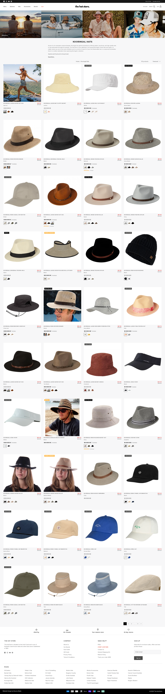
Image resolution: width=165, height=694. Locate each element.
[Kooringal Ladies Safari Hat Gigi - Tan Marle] (62, 361)
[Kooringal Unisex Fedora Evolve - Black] (102, 250)
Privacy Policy (68, 654)
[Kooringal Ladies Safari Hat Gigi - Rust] (62, 194)
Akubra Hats (69, 670)
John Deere (69, 678)
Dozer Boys (49, 675)
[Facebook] (4, 1)
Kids (19, 6)
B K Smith (48, 673)
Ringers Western (132, 680)
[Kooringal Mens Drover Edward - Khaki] (22, 139)
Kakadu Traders (91, 678)
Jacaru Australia (50, 678)
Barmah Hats (7, 673)
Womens (12, 6)
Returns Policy (102, 654)
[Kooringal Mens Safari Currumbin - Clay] (102, 473)
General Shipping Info (104, 652)
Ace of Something (51, 670)
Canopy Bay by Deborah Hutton (13, 675)
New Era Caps (50, 680)
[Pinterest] (11, 1)
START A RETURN (103, 647)
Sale (42, 6)
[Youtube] (9, 1)
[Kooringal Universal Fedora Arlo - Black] (62, 139)
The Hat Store (158, 691)
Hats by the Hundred (10, 678)
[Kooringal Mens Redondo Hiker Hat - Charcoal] (22, 306)
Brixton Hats (90, 673)
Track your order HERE (104, 657)
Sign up (138, 658)
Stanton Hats (28, 683)
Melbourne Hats (29, 680)
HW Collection (29, 678)
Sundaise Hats (70, 683)
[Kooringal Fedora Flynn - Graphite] (143, 417)
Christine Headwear (30, 675)
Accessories (27, 6)
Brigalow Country (71, 673)
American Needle (112, 670)
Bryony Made (17, 691)
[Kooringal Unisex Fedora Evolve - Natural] (102, 139)
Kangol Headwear (112, 678)
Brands (36, 6)
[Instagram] (6, 1)
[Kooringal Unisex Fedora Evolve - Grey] (143, 194)
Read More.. (51, 57)
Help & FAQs (148, 1)
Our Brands (67, 647)
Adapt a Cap (28, 670)
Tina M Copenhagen (92, 683)
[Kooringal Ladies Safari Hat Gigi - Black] (22, 361)
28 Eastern (7, 670)
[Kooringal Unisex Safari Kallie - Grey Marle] (143, 139)
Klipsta (130, 678)
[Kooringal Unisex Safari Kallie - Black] (22, 473)
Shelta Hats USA (8, 683)
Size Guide (67, 649)
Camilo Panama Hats (113, 673)
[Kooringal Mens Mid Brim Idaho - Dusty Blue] (102, 584)
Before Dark (28, 673)
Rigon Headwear (112, 680)
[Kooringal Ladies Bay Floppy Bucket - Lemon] (62, 83)
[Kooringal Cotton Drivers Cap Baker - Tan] (143, 584)
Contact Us (101, 649)
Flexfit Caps (90, 675)
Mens (4, 6)
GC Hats (109, 675)
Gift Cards (66, 652)
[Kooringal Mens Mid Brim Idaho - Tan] (62, 584)
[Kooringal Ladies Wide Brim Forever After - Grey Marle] (102, 306)
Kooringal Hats (85, 61)
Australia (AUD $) (156, 1)
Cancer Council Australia (135, 673)
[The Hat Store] (82, 7)
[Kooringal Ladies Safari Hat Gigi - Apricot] (22, 83)
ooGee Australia (91, 680)
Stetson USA (49, 683)
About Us (66, 644)
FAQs (99, 644)
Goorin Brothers (132, 675)
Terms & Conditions (69, 657)
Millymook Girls (70, 680)
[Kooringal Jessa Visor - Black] (143, 361)
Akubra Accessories (92, 670)
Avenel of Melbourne (134, 670)
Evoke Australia (70, 675)
